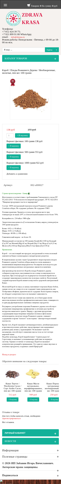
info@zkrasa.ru (18, 37)
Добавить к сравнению (17, 174)
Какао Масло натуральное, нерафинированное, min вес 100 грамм (33, 387)
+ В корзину (22, 135)
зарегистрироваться (11, 418)
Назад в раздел (9, 354)
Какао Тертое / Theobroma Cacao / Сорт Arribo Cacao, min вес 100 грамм (12, 387)
